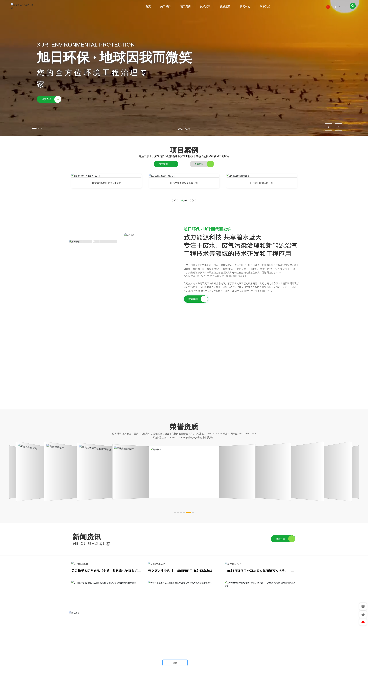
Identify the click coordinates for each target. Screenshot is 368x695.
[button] (34, 128)
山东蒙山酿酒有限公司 (261, 183)
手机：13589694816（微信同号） (87, 649)
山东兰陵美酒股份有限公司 (184, 183)
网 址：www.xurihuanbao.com (85, 655)
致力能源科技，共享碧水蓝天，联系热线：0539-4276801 (184, 345)
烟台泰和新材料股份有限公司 (106, 183)
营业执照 (210, 689)
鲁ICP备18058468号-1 (194, 689)
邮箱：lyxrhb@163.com (81, 643)
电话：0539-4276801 (81, 637)
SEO (218, 689)
